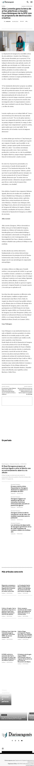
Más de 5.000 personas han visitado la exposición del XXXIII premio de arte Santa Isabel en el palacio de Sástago (25, 391)
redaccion (8, 21)
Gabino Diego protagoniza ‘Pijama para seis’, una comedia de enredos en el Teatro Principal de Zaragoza (25, 634)
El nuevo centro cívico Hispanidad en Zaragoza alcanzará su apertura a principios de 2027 (19, 489)
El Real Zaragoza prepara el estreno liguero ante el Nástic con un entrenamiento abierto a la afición (16, 469)
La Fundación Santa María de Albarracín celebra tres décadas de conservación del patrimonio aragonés (24, 588)
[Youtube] (21, 740)
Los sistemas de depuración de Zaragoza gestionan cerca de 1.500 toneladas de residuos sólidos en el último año (21, 528)
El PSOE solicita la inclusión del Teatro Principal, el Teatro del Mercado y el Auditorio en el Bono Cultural (9, 657)
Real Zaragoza (5, 463)
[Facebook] (9, 25)
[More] (25, 25)
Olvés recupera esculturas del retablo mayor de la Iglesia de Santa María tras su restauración (24, 611)
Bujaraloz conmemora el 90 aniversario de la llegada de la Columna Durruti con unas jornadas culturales (8, 588)
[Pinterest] (17, 25)
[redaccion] (3, 21)
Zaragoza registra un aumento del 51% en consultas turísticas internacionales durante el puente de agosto (20, 502)
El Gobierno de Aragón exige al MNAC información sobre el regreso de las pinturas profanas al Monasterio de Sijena (25, 658)
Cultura (3, 6)
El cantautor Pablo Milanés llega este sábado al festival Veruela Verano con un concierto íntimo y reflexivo (9, 391)
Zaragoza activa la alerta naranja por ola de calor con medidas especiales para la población (20, 515)
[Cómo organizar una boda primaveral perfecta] (5, 695)
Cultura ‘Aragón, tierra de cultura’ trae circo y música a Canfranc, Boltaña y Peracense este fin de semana (9, 611)
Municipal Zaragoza (15, 484)
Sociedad (4, 714)
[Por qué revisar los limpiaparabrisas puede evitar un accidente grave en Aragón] (13, 713)
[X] (13, 25)
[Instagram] (15, 740)
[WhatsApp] (21, 25)
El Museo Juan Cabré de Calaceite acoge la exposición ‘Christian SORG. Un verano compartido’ (9, 634)
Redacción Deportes (14, 464)
